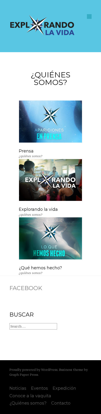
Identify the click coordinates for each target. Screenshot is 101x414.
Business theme (71, 370)
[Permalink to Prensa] (50, 141)
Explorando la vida (38, 209)
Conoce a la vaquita (30, 395)
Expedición (64, 388)
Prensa (26, 151)
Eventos (39, 388)
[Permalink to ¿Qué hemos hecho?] (50, 258)
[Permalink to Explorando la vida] (50, 199)
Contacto (60, 403)
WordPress (49, 370)
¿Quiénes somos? (28, 403)
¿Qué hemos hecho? (40, 267)
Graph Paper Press (23, 375)
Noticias (17, 388)
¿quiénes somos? (30, 156)
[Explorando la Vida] (42, 34)
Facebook (25, 288)
